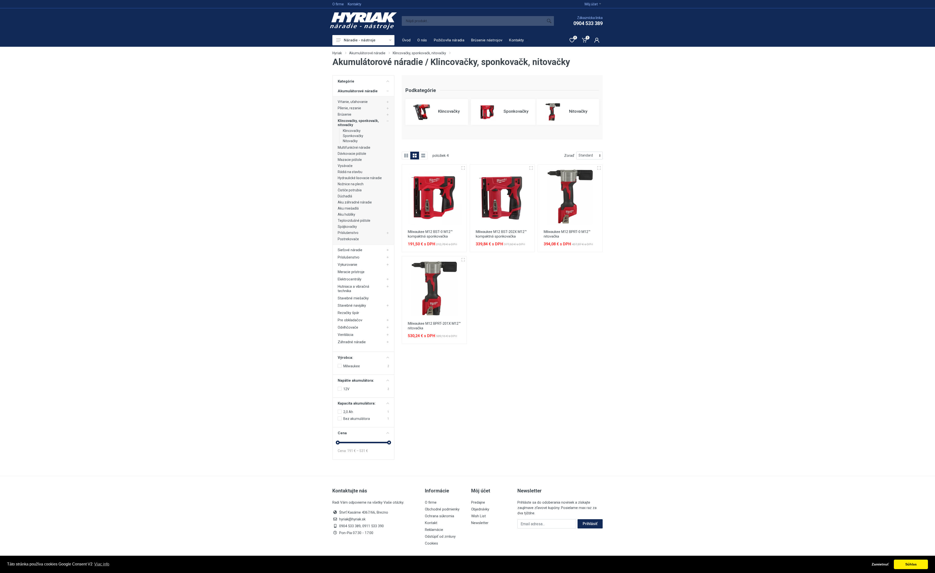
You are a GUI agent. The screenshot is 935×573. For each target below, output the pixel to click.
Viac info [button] (101, 564)
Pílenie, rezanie (349, 108)
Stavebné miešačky (353, 298)
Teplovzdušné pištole (354, 220)
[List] (423, 155)
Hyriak (337, 53)
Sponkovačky (353, 136)
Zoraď (569, 155)
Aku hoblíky (346, 214)
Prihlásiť (590, 523)
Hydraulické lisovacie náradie (360, 178)
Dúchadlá (345, 196)
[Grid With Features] (406, 155)
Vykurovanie (347, 264)
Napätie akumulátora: (356, 380)
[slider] (338, 442)
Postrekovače (348, 239)
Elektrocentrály (349, 279)
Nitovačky (350, 141)
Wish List (478, 516)
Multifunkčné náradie (354, 147)
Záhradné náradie (352, 342)
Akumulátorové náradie (367, 53)
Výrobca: (345, 357)
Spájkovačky (347, 227)
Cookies (431, 543)
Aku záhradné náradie (355, 202)
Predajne (478, 502)
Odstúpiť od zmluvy (440, 536)
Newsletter (479, 523)
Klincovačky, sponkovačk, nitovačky (419, 53)
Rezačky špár (348, 313)
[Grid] (414, 155)
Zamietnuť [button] (880, 564)
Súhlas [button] (911, 564)
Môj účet (591, 4)
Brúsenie (344, 114)
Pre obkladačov (350, 320)
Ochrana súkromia (439, 516)
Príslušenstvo (348, 233)
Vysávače (345, 166)
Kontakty (354, 4)
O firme (338, 4)
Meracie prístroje (351, 272)
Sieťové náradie (350, 250)
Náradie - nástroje (359, 40)
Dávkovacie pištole (352, 154)
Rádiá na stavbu (350, 172)
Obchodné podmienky (442, 509)
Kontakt (431, 523)
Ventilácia (345, 335)
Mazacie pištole (350, 160)
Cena (342, 433)
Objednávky (480, 509)
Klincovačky (352, 131)
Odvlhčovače (348, 327)
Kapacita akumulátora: (356, 403)
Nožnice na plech (351, 184)
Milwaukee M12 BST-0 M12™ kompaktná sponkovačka (430, 234)
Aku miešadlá (348, 208)
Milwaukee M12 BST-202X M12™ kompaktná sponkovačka (501, 234)
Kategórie (346, 81)
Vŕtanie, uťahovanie (353, 102)
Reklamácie (434, 529)
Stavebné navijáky (352, 305)
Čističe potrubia (350, 190)
